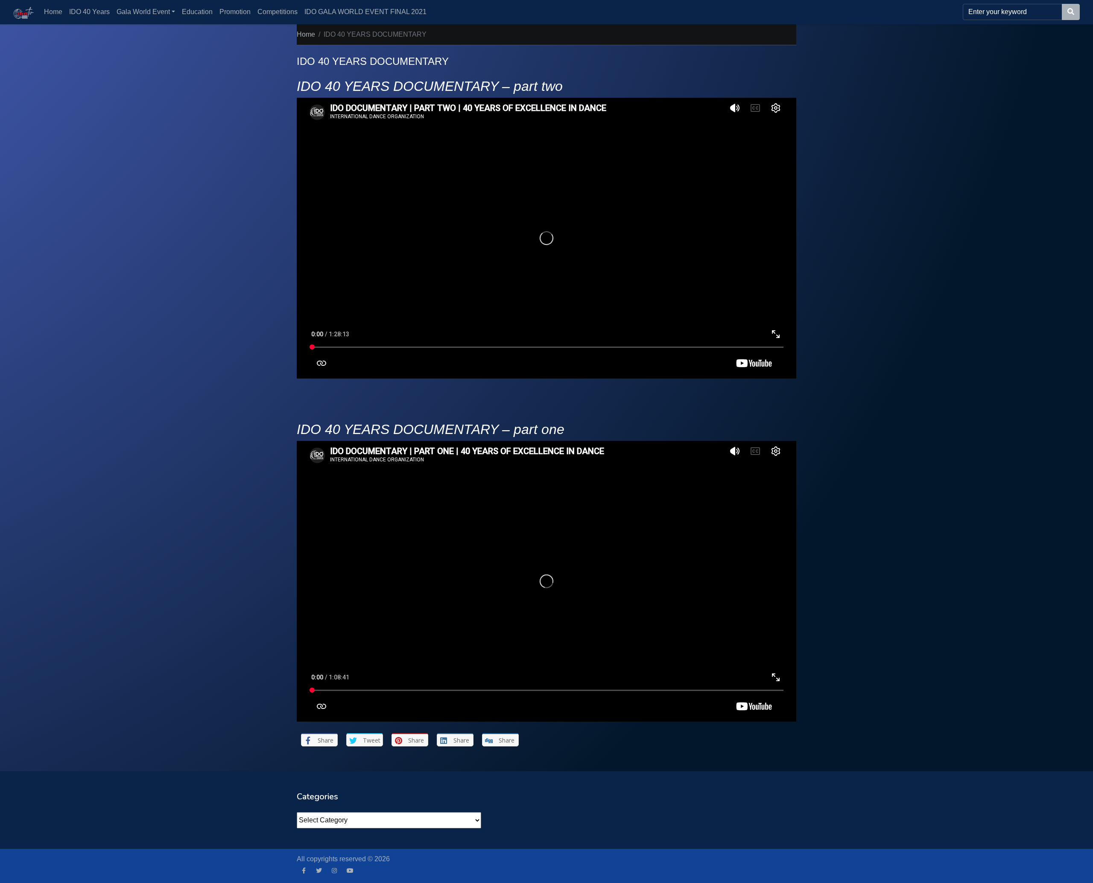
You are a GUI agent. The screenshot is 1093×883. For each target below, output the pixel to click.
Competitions (277, 11)
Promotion (235, 11)
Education (197, 11)
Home (53, 11)
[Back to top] (24, 832)
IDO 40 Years (89, 11)
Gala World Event (143, 11)
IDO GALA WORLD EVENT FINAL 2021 (365, 11)
